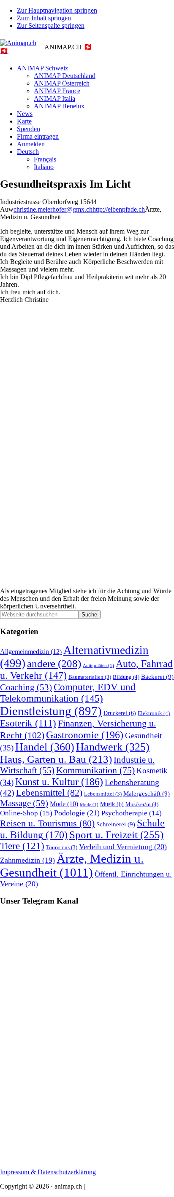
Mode (64, 803)
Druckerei (119, 713)
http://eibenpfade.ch (118, 209)
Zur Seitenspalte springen (50, 25)
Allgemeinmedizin (31, 652)
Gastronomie (84, 734)
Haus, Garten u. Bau (56, 759)
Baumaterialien (89, 677)
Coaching (26, 687)
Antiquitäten (98, 665)
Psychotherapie (131, 813)
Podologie (77, 813)
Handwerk (113, 747)
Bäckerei (157, 676)
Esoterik (28, 723)
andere (54, 663)
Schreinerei (115, 824)
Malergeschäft (146, 793)
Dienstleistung (51, 711)
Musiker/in (141, 804)
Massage (24, 803)
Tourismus (61, 847)
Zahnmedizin (27, 860)
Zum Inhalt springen (44, 18)
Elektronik (154, 713)
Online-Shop (26, 813)
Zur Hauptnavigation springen (57, 10)
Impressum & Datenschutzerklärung (48, 1171)
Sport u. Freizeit (116, 834)
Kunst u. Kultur (59, 781)
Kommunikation (95, 770)
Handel (44, 747)
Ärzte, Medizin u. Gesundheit (72, 865)
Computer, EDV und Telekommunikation (68, 692)
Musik (112, 804)
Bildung (126, 677)
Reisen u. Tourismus (47, 823)
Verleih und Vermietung (123, 846)
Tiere (22, 846)
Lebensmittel (49, 793)
